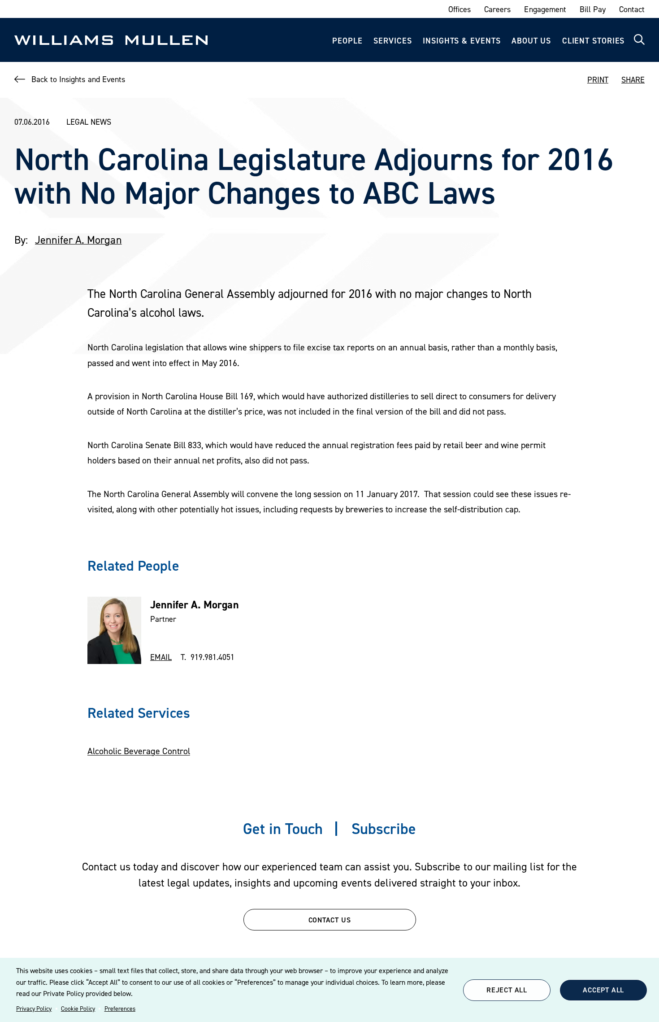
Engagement (545, 9)
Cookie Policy (78, 1008)
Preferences (119, 1008)
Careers (497, 9)
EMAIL (161, 657)
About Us (531, 40)
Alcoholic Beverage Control (138, 751)
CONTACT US (329, 919)
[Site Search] (639, 39)
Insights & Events (461, 40)
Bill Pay (593, 9)
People (347, 40)
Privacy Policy (34, 1008)
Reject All (506, 989)
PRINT (597, 79)
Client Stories (593, 40)
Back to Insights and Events (78, 79)
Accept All (603, 989)
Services (392, 40)
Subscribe (383, 828)
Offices (459, 9)
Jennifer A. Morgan (78, 239)
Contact (632, 9)
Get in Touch (283, 828)
